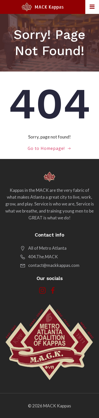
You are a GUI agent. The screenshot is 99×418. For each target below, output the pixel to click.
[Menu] (92, 7)
